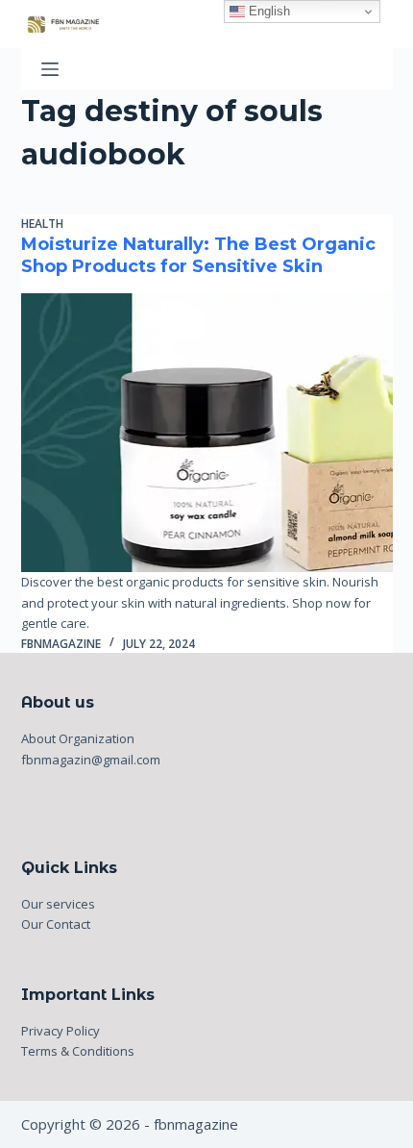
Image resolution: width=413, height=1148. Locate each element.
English (267, 11)
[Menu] (50, 69)
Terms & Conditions (77, 1051)
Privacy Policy (60, 1030)
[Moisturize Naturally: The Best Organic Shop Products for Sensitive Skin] (207, 432)
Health (42, 223)
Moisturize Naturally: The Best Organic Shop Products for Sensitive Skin (198, 255)
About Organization (77, 738)
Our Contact (55, 924)
